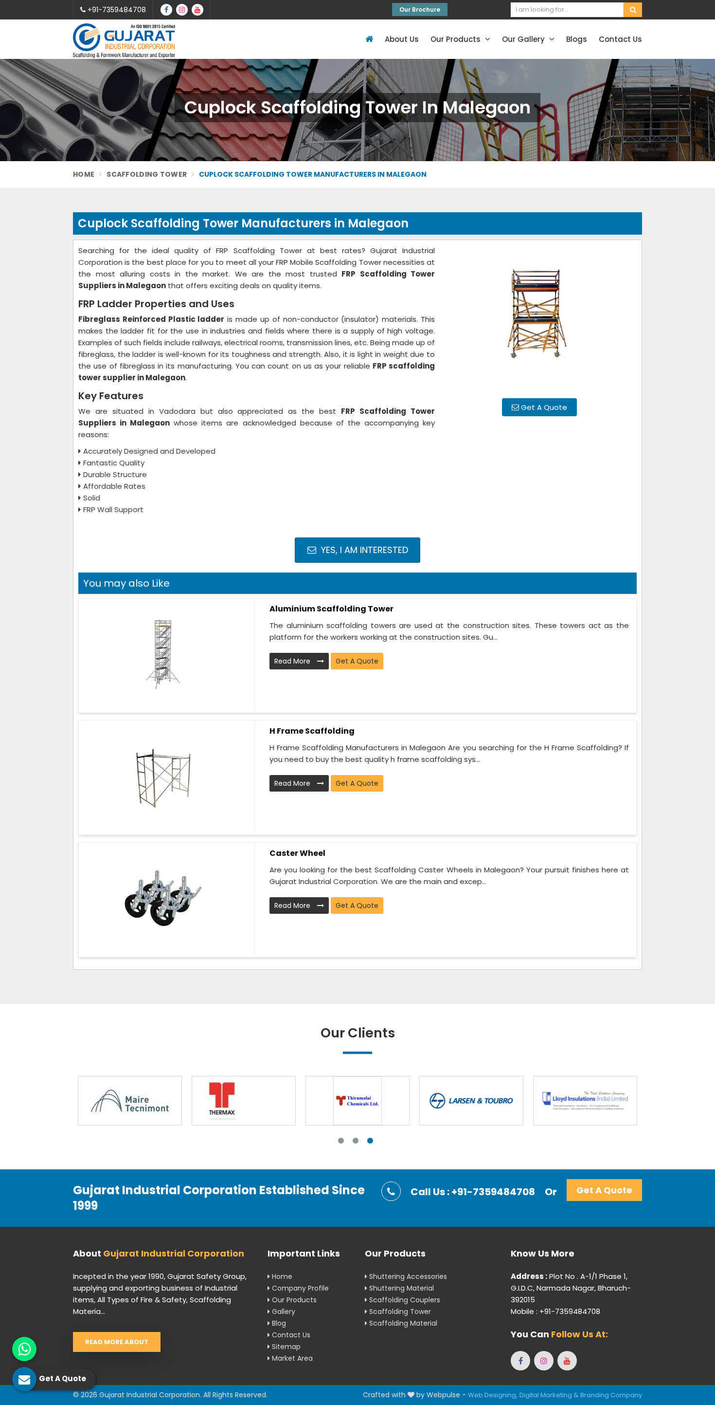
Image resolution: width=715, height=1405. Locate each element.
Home (83, 174)
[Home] (368, 39)
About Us (402, 39)
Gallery (282, 1311)
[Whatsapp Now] (24, 1349)
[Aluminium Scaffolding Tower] (163, 654)
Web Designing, (493, 1395)
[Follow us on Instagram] (182, 10)
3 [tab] (370, 1141)
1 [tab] (341, 1141)
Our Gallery (524, 39)
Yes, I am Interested (363, 550)
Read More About (116, 1342)
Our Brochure (419, 9)
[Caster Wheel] (163, 898)
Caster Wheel (297, 853)
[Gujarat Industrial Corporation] (124, 40)
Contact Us (620, 39)
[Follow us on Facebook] (166, 10)
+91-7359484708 (116, 10)
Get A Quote (543, 407)
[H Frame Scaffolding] (163, 776)
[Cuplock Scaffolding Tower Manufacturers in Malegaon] (539, 318)
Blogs (576, 39)
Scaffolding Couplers (403, 1300)
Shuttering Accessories (407, 1276)
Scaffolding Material (402, 1323)
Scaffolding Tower (147, 174)
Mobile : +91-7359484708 (555, 1311)
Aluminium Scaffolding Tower (331, 608)
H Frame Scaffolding (312, 731)
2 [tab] (355, 1141)
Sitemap (285, 1346)
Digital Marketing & (548, 1395)
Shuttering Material (400, 1288)
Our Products (456, 39)
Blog (278, 1323)
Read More (293, 661)
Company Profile (299, 1288)
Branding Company (611, 1395)
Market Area (291, 1358)
